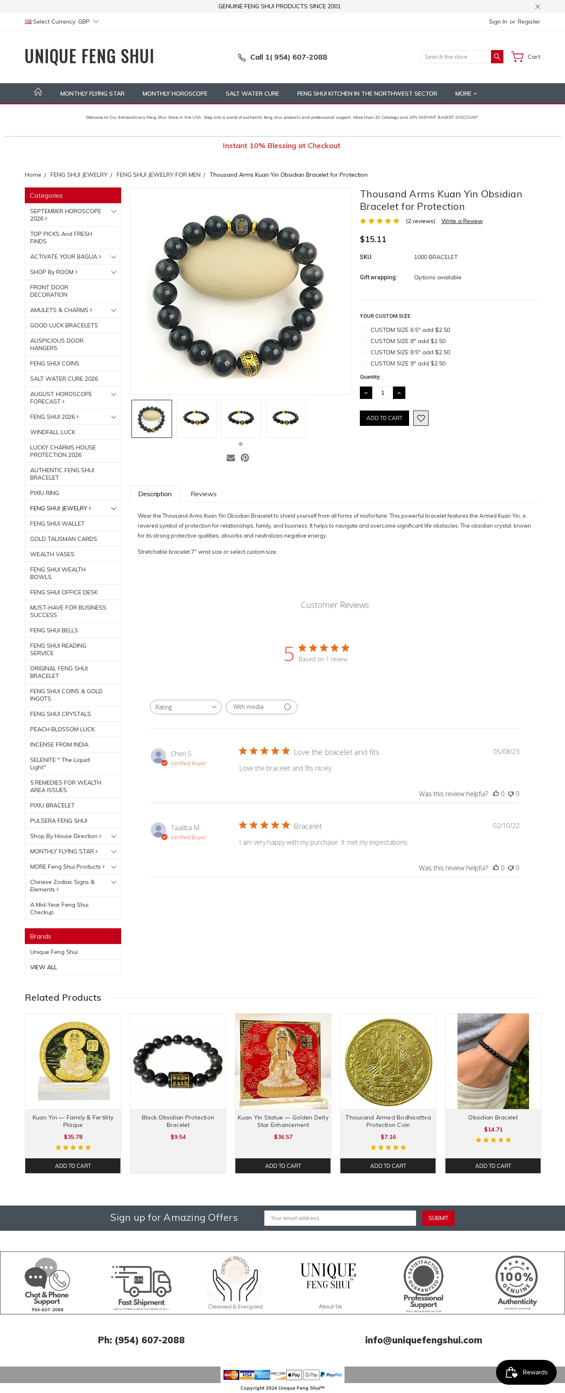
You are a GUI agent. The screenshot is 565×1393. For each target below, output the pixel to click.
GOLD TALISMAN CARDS (63, 539)
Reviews (204, 494)
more (464, 93)
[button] (47, 1283)
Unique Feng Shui (54, 952)
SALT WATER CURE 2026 (64, 378)
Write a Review (462, 221)
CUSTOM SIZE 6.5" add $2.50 (410, 330)
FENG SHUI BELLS (54, 630)
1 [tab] (241, 444)
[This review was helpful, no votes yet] (496, 793)
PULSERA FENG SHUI (58, 820)
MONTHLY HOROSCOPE (175, 93)
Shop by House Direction (64, 836)
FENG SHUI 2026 (53, 416)
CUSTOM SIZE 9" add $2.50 (408, 363)
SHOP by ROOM (52, 272)
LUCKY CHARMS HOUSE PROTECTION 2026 (63, 451)
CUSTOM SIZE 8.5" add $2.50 (410, 352)
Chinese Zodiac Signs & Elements (62, 885)
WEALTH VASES (52, 554)
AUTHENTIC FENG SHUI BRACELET (62, 473)
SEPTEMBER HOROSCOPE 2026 (65, 214)
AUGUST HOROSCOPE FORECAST (61, 397)
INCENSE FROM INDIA (59, 744)
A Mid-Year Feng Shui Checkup (59, 908)
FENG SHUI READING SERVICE (58, 649)
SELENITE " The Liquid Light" (60, 763)
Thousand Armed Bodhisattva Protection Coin (388, 1121)
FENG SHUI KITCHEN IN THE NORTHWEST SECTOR (367, 93)
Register (529, 21)
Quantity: (370, 377)
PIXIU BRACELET (52, 805)
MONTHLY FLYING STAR (92, 93)
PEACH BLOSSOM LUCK (62, 729)
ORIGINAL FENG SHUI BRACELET (59, 672)
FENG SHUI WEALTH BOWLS (58, 573)
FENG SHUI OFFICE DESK (64, 592)
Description (155, 494)
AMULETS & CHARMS (60, 310)
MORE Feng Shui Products (66, 866)
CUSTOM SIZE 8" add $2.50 (408, 341)
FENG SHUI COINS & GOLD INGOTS (66, 694)
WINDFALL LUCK (52, 432)
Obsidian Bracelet (493, 1117)
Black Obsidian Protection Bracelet (178, 1121)
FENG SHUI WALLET (57, 523)
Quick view (73, 1080)
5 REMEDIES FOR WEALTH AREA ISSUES (65, 786)
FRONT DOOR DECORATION (49, 290)
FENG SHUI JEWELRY (59, 508)
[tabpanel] (151, 419)
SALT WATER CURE (252, 93)
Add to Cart (73, 1165)
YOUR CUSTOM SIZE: (386, 316)
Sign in (498, 21)
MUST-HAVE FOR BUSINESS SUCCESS (68, 611)
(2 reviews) (420, 221)
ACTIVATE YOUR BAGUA (64, 256)
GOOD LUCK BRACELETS (64, 325)
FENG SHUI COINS (54, 363)
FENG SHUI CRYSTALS (60, 714)
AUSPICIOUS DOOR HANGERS (57, 344)
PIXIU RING (44, 493)
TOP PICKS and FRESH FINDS (61, 237)
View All (43, 967)
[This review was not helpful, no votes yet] (511, 793)
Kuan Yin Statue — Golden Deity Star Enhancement (283, 1121)
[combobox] (186, 707)
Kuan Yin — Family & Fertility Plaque (73, 1121)
